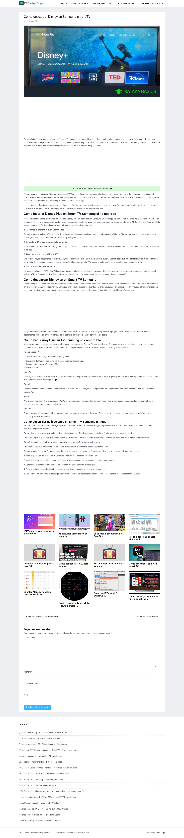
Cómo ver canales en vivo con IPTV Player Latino (40, 756)
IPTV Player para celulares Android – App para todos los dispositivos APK (51, 791)
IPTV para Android (127, 3)
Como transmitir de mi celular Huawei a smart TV (74, 604)
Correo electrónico (32, 683)
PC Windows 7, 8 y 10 (152, 3)
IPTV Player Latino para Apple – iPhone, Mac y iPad (41, 779)
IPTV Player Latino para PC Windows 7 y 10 (38, 785)
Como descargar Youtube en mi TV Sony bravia (143, 597)
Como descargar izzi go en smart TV (143, 565)
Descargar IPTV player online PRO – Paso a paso (40, 762)
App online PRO (80, 3)
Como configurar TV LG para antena (73, 565)
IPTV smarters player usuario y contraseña (39, 532)
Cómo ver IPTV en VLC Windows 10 (105, 594)
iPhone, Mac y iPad (102, 3)
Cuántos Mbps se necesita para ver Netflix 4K (37, 593)
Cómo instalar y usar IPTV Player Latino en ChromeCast (43, 744)
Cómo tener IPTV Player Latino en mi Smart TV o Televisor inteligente (49, 750)
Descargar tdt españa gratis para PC (38, 564)
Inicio (64, 3)
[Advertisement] (92, 118)
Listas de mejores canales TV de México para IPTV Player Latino (47, 797)
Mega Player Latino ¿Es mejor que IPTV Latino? (39, 803)
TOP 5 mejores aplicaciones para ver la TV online (40, 820)
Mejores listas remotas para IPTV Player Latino (39, 815)
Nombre (28, 672)
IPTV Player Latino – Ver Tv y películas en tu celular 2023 (44, 773)
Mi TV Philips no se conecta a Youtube (109, 564)
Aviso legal (160, 832)
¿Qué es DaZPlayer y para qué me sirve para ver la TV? (43, 732)
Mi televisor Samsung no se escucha (73, 534)
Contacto (150, 832)
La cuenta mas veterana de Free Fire (108, 534)
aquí (110, 188)
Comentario (29, 637)
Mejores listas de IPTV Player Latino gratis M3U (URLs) (43, 809)
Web (26, 695)
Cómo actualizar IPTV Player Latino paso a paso (40, 738)
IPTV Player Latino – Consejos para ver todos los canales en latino (48, 768)
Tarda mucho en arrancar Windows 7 (142, 538)
